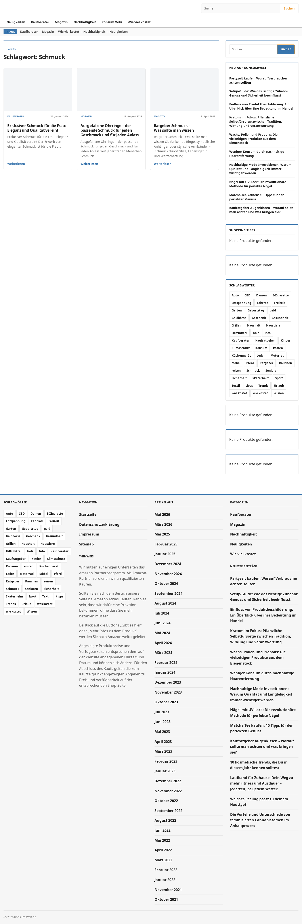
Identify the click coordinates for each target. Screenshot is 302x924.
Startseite (87, 514)
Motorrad (277, 356)
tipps (249, 386)
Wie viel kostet (139, 22)
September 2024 (168, 593)
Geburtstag (256, 310)
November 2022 (168, 791)
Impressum (89, 534)
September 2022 (168, 810)
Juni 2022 (162, 830)
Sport (279, 378)
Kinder (286, 340)
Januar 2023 (165, 771)
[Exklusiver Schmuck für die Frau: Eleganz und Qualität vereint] (38, 89)
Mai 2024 (162, 632)
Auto (235, 295)
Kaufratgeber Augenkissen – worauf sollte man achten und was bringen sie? (261, 210)
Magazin (61, 22)
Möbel (236, 363)
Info (268, 333)
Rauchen (285, 363)
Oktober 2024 (166, 583)
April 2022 (163, 850)
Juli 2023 (162, 711)
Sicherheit (239, 378)
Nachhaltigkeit (84, 22)
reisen (236, 371)
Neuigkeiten (15, 22)
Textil (236, 386)
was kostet (239, 393)
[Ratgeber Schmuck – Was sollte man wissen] (184, 89)
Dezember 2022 (168, 781)
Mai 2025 (162, 534)
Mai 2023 (162, 731)
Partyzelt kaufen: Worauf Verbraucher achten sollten (258, 80)
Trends (263, 386)
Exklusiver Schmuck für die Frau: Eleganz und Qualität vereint (36, 128)
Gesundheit (280, 318)
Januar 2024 (165, 672)
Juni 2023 (162, 721)
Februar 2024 (166, 662)
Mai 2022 (162, 840)
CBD (247, 295)
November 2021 (168, 889)
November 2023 (168, 692)
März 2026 (163, 524)
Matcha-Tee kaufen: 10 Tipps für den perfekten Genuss (256, 197)
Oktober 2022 (166, 800)
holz (256, 333)
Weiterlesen (16, 164)
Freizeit (279, 303)
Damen (261, 295)
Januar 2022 (165, 879)
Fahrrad (262, 303)
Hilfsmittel (239, 333)
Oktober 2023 (166, 702)
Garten (237, 310)
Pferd (250, 363)
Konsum (261, 348)
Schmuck (253, 371)
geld (273, 310)
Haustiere (273, 325)
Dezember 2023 (168, 682)
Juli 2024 (162, 613)
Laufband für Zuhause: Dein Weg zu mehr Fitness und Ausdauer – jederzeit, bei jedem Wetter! (261, 783)
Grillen (236, 325)
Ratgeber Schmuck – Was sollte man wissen (174, 128)
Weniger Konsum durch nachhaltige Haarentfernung (256, 153)
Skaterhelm (261, 378)
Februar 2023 (166, 761)
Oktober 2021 (166, 899)
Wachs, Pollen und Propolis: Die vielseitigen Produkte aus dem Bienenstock (253, 138)
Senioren (272, 371)
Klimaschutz (241, 348)
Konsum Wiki (112, 22)
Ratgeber (266, 363)
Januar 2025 (165, 553)
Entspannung (241, 303)
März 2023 (163, 751)
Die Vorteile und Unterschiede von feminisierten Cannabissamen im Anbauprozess (260, 820)
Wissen (279, 393)
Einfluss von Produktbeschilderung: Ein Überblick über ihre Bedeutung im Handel (261, 106)
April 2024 (163, 642)
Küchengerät (241, 356)
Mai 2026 (162, 514)
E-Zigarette (281, 295)
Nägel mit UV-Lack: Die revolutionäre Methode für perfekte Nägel (257, 184)
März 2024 (163, 652)
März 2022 (163, 860)
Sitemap (86, 544)
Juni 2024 (162, 623)
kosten (278, 348)
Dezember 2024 (168, 563)
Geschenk (259, 318)
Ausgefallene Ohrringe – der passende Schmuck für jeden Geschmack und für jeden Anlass (109, 130)
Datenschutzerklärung (99, 524)
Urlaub (279, 386)
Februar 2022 (166, 869)
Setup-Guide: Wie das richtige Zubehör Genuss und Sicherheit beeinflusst (258, 93)
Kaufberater (40, 22)
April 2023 (163, 741)
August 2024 (165, 603)
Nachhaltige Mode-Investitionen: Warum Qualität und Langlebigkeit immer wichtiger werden (260, 168)
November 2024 (168, 573)
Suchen (289, 8)
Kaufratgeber (265, 340)
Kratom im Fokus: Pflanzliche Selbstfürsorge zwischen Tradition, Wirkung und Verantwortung (255, 121)
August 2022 (165, 820)
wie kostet (260, 393)
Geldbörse (239, 318)
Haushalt (253, 325)
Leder (261, 356)
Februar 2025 (166, 544)
